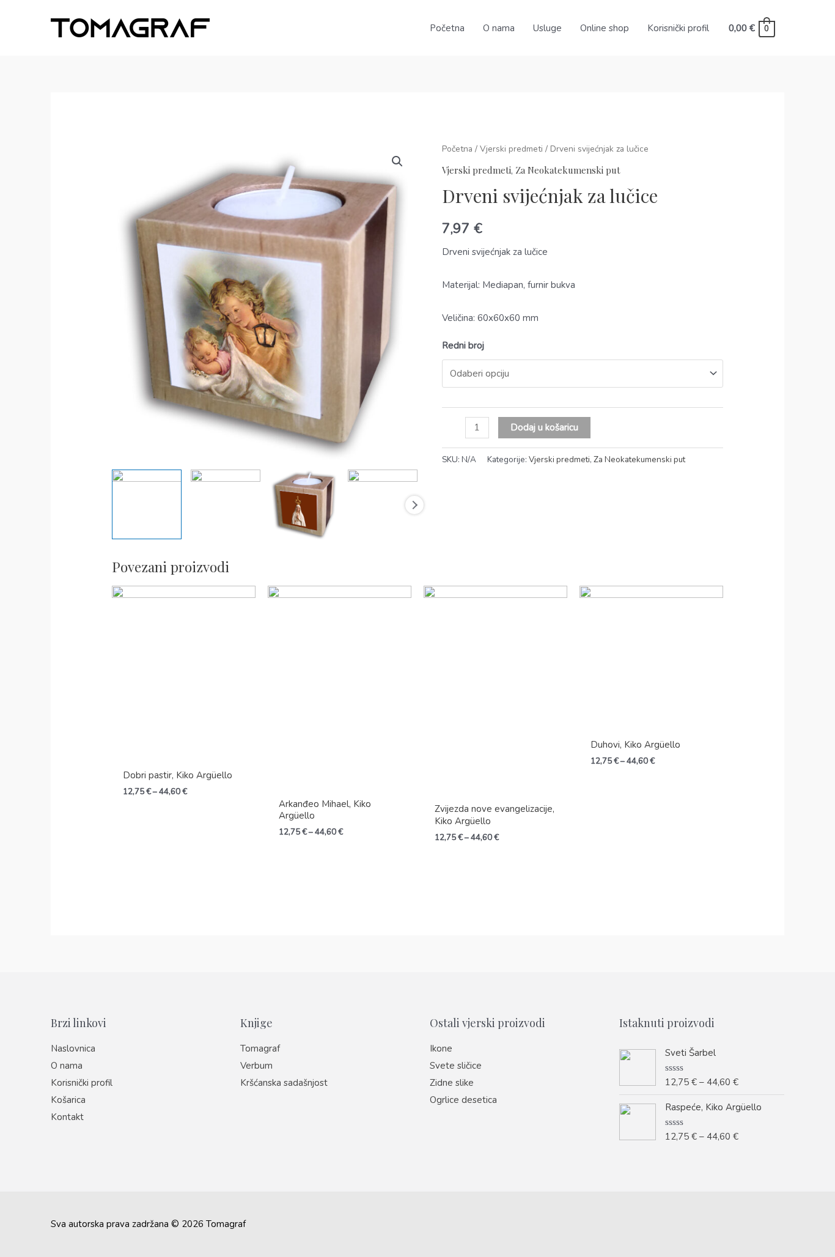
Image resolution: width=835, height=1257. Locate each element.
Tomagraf (260, 1048)
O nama (499, 28)
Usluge (547, 28)
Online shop (604, 28)
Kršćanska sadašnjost (284, 1083)
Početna (447, 28)
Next (414, 505)
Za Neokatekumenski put (567, 170)
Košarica (68, 1100)
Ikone (441, 1048)
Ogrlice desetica (463, 1100)
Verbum (256, 1066)
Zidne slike (452, 1083)
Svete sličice (456, 1066)
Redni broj (463, 345)
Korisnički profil (678, 28)
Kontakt (67, 1117)
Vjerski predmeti (511, 149)
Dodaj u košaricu (544, 427)
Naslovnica (73, 1048)
